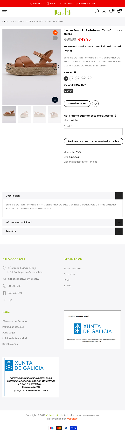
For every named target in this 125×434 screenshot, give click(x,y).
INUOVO (76, 152)
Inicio (5, 21)
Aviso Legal (8, 332)
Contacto (69, 274)
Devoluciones (10, 344)
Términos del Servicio (14, 321)
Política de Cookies (13, 327)
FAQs (66, 279)
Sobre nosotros (72, 268)
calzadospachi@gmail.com (81, 3)
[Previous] (8, 66)
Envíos (67, 285)
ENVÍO (91, 46)
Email (68, 126)
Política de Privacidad (14, 338)
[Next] (55, 66)
